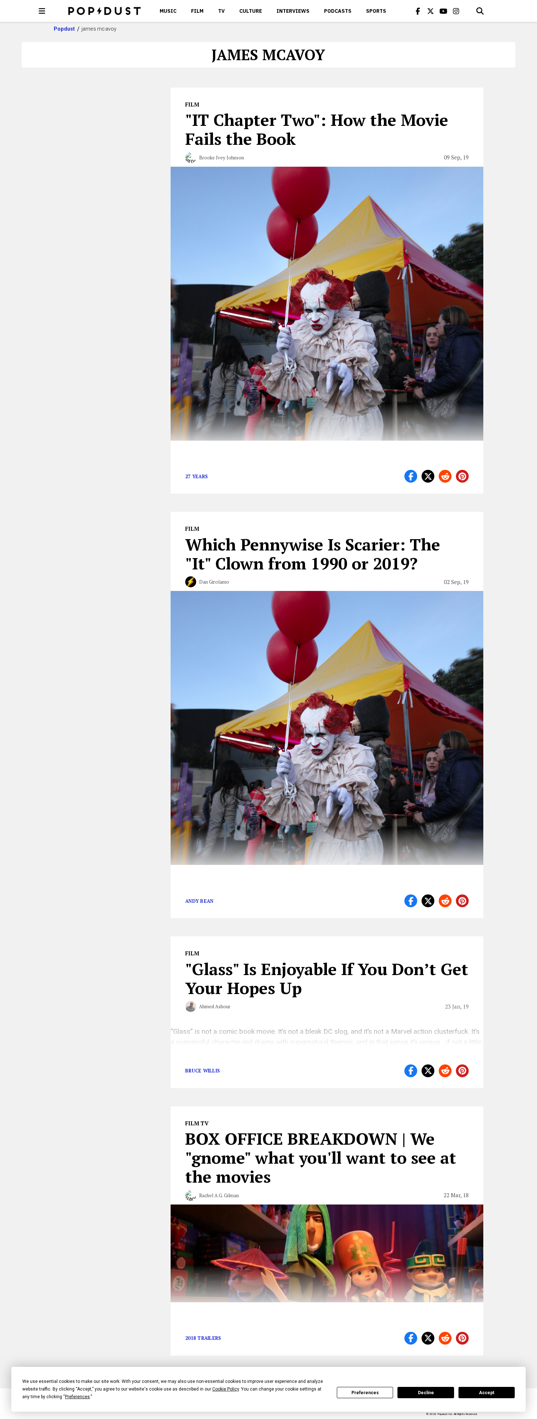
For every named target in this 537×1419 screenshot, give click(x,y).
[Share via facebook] (410, 476)
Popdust (64, 29)
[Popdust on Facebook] (417, 11)
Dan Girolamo (214, 582)
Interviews (293, 11)
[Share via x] (428, 476)
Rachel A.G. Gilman (219, 1195)
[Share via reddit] (445, 476)
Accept (486, 1392)
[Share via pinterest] (462, 476)
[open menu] (42, 11)
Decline (426, 1392)
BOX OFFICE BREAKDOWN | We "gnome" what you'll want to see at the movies (320, 1157)
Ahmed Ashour (215, 1006)
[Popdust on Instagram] (456, 11)
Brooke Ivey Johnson (221, 157)
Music (168, 11)
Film (197, 11)
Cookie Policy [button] (225, 1389)
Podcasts (337, 11)
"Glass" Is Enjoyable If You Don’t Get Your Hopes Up (326, 978)
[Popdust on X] (430, 11)
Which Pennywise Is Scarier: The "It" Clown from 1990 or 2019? (312, 553)
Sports (376, 11)
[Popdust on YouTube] (443, 11)
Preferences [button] (77, 1396)
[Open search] (480, 11)
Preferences (365, 1392)
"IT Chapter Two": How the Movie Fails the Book (316, 129)
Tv (221, 11)
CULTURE (250, 11)
